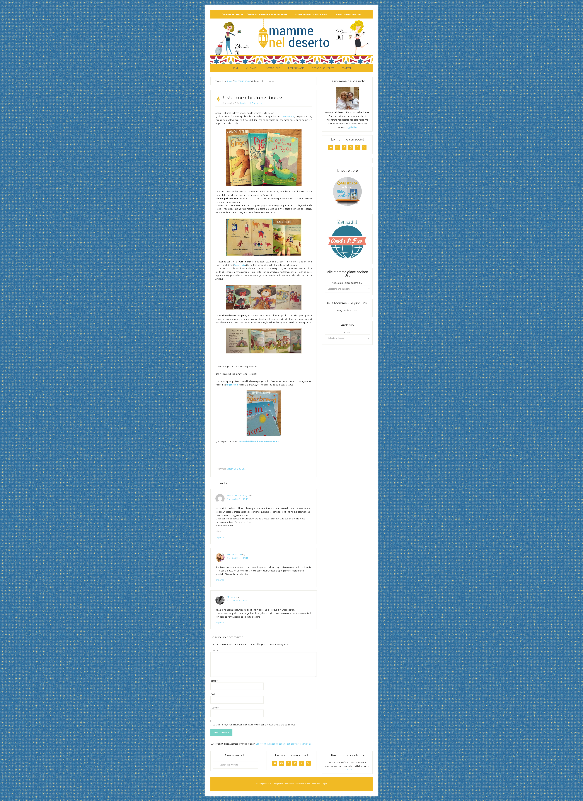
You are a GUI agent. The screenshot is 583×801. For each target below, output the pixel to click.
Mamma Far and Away (237, 495)
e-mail (349, 769)
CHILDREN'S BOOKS (236, 469)
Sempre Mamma (234, 554)
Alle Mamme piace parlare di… (347, 283)
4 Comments (256, 103)
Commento (216, 650)
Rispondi (219, 537)
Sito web (214, 707)
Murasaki (231, 597)
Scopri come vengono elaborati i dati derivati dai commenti (283, 744)
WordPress (315, 784)
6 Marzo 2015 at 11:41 (237, 558)
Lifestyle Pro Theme (281, 784)
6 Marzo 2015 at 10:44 (237, 499)
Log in (324, 784)
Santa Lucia (239, 265)
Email (213, 694)
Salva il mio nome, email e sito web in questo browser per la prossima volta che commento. (252, 724)
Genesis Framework (301, 784)
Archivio (347, 332)
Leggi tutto (351, 127)
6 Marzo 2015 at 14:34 (237, 600)
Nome (214, 681)
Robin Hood (288, 116)
